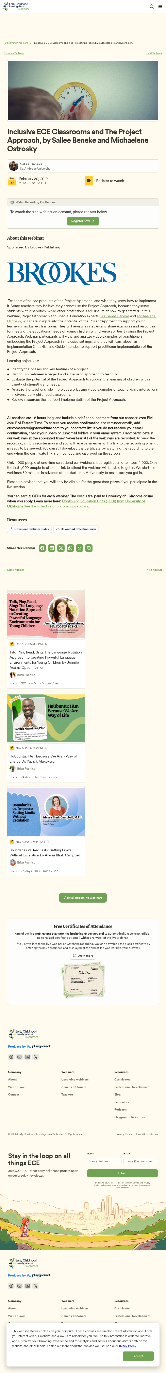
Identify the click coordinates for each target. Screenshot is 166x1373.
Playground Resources (129, 1117)
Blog (117, 1094)
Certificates (122, 1079)
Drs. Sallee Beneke (114, 316)
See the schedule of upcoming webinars (56, 506)
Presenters (121, 1102)
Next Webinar (154, 53)
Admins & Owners (73, 1087)
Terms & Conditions (147, 1134)
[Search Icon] (152, 6)
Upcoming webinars (75, 1079)
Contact (13, 1094)
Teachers (67, 1094)
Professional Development (132, 1087)
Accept (138, 1356)
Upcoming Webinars (16, 42)
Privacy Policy (126, 1346)
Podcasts (120, 1109)
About (12, 1079)
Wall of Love (16, 1087)
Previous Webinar (14, 53)
